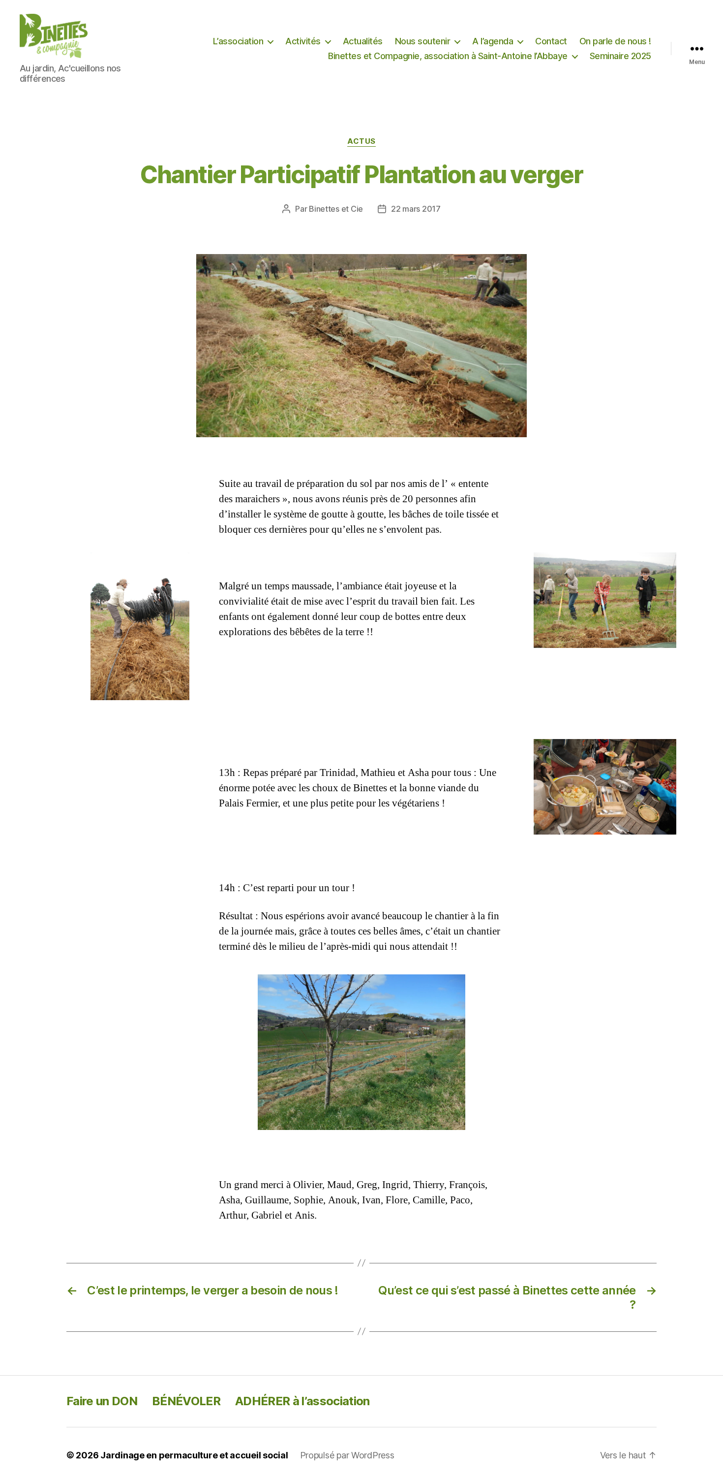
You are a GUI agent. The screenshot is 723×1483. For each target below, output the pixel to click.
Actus (361, 141)
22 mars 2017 (416, 209)
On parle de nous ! (615, 41)
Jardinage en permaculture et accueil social (194, 1455)
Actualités (363, 41)
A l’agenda (492, 41)
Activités (303, 41)
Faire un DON (101, 1401)
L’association (238, 41)
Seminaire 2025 (620, 56)
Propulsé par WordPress (347, 1455)
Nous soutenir (423, 41)
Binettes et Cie (336, 209)
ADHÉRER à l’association (302, 1401)
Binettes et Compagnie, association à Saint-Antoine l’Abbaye (448, 56)
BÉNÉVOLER (186, 1401)
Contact (551, 41)
